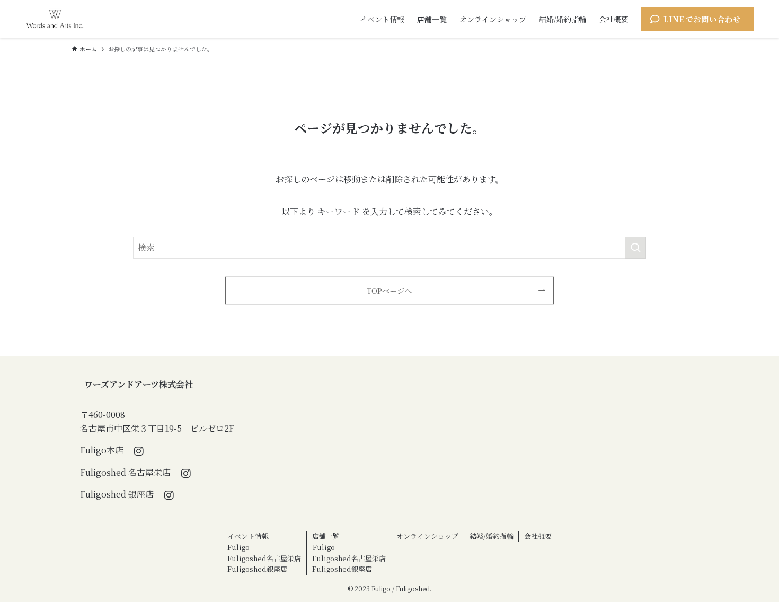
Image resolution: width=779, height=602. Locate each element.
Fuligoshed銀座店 (257, 569)
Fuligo (238, 547)
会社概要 (538, 536)
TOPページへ (389, 290)
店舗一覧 (326, 536)
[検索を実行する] (635, 248)
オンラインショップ (427, 536)
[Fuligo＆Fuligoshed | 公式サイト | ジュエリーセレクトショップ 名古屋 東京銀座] (54, 19)
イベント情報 (248, 536)
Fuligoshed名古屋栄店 (264, 558)
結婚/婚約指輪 (492, 536)
